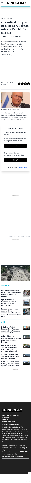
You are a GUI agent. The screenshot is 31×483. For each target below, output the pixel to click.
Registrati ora (22, 167)
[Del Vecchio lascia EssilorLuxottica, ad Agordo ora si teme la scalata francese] (26, 337)
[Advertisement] (15, 10)
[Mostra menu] (2, 2)
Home (3, 18)
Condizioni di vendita (10, 416)
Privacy (5, 420)
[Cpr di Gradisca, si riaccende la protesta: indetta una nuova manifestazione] (26, 302)
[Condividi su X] (25, 83)
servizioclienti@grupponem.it (12, 456)
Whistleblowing (8, 422)
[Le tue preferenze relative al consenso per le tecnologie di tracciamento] (28, 480)
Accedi (15, 145)
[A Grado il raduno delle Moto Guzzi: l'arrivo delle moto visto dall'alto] (26, 355)
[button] (15, 273)
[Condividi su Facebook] (19, 83)
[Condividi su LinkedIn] (22, 83)
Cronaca (9, 18)
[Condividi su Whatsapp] (28, 83)
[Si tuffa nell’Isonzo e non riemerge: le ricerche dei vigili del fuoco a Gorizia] (26, 363)
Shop (15, 160)
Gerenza (5, 418)
